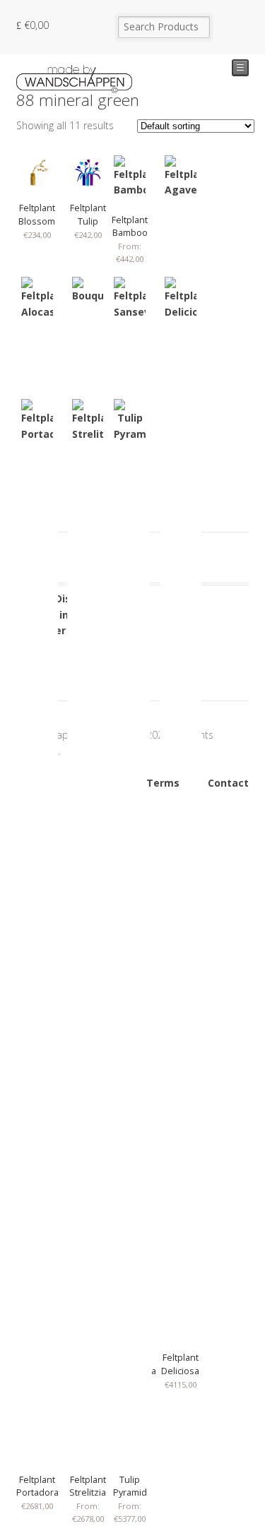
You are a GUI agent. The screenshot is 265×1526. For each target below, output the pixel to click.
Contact (228, 782)
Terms (162, 782)
